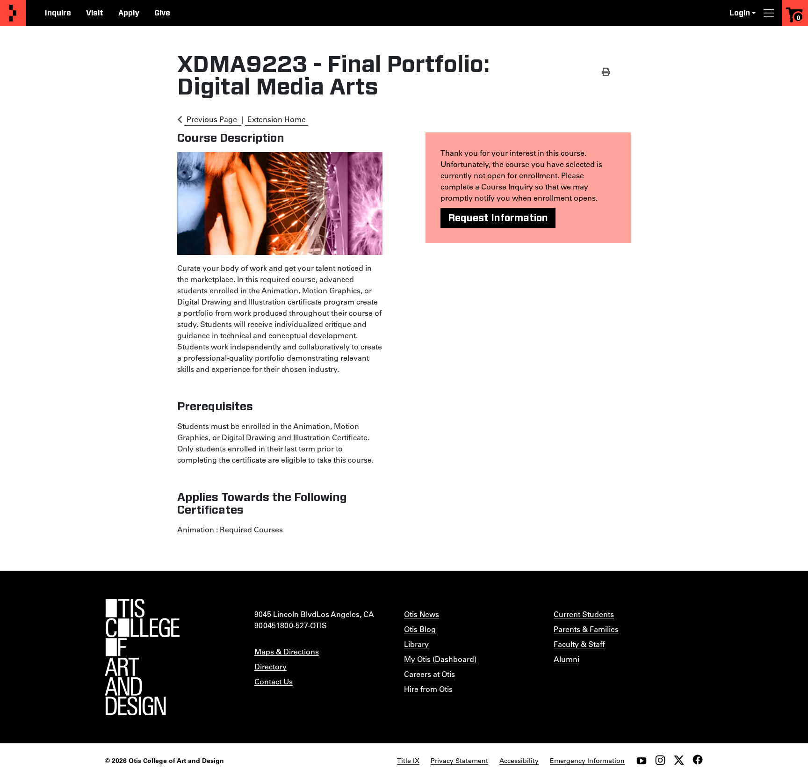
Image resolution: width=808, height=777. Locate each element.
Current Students (584, 614)
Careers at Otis (429, 674)
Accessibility (519, 760)
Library (416, 644)
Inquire (58, 13)
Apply (128, 13)
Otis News (421, 614)
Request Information (498, 218)
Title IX (408, 760)
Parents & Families (586, 629)
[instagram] (660, 760)
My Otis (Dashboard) (440, 659)
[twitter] (679, 760)
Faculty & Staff (579, 644)
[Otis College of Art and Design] (13, 13)
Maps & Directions (286, 651)
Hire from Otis (428, 689)
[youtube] (641, 760)
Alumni (566, 659)
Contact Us (273, 681)
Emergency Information (587, 760)
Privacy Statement (459, 760)
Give (162, 13)
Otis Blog (420, 629)
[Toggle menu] (768, 13)
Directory (270, 666)
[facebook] (697, 760)
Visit (94, 13)
